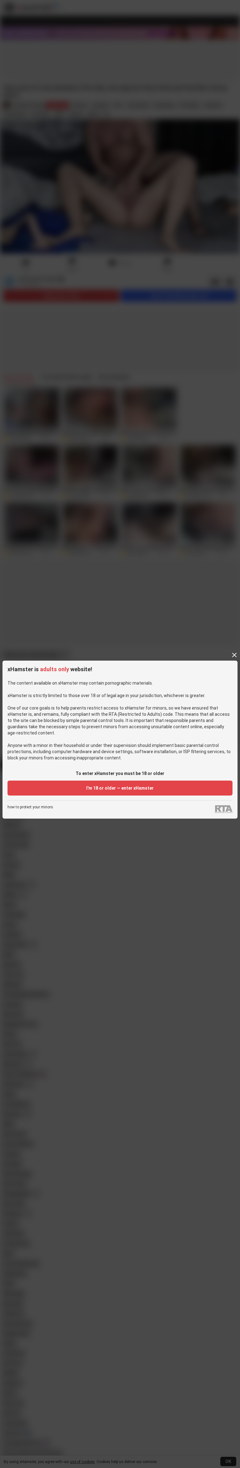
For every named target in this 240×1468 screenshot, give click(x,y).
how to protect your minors (30, 807)
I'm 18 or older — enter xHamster (120, 788)
